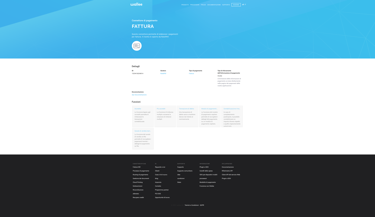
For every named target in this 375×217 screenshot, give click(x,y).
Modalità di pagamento (208, 182)
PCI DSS (158, 194)
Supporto (226, 5)
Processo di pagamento (141, 171)
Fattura (191, 73)
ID (132, 71)
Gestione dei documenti (141, 178)
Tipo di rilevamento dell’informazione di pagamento (229, 72)
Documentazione (214, 5)
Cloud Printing (138, 182)
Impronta (158, 182)
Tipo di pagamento (195, 71)
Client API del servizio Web (231, 175)
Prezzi (203, 5)
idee (178, 175)
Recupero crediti (138, 197)
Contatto (158, 186)
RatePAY (163, 73)
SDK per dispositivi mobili (208, 175)
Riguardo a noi (160, 167)
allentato (136, 194)
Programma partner (162, 190)
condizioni (180, 178)
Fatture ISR (136, 167)
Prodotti (185, 5)
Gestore (163, 71)
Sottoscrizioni (137, 186)
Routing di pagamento (140, 175)
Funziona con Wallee (207, 186)
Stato (179, 182)
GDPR (202, 205)
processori (194, 5)
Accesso (236, 5)
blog (156, 178)
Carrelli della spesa (206, 171)
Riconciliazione (138, 190)
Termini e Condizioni (192, 205)
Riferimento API (227, 171)
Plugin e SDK (204, 167)
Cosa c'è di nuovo (161, 175)
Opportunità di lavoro (162, 197)
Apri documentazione (139, 95)
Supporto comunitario (184, 171)
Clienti (157, 171)
